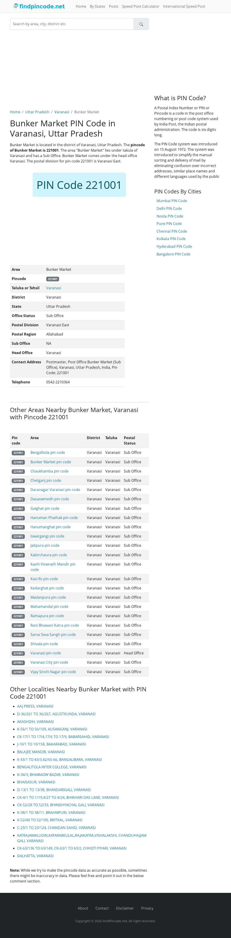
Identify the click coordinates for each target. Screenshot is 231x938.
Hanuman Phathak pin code (54, 517)
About (83, 908)
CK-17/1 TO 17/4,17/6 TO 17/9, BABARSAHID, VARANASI (63, 736)
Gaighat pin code (44, 508)
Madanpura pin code (48, 597)
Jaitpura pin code (44, 545)
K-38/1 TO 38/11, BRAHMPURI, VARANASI (51, 812)
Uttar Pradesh (37, 111)
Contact (102, 908)
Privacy (147, 908)
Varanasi (61, 111)
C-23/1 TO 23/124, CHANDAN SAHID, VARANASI (56, 827)
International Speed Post (184, 6)
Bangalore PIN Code (173, 254)
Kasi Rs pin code (44, 578)
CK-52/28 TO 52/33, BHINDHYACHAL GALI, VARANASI (60, 804)
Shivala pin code (44, 643)
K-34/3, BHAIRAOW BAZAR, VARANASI (48, 774)
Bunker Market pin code (50, 461)
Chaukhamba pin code (49, 471)
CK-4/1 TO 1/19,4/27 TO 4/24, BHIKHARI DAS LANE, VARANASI (68, 797)
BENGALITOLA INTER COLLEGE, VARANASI (51, 766)
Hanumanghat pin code (50, 526)
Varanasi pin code (45, 653)
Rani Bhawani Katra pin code (54, 625)
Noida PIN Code (170, 216)
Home (81, 6)
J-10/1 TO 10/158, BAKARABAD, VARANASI (51, 744)
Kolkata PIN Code (171, 238)
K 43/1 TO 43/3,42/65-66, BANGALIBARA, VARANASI (59, 759)
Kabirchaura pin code (48, 554)
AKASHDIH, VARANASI (35, 721)
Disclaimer (125, 908)
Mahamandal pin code (49, 606)
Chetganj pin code (45, 480)
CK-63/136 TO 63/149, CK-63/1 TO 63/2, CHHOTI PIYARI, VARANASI (72, 848)
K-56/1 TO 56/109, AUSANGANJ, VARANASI (52, 729)
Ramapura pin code (47, 615)
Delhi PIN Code (169, 208)
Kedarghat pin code (47, 588)
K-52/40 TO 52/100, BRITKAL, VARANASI (49, 820)
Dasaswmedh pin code (49, 498)
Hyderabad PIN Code (174, 246)
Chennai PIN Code (172, 231)
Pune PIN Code (169, 223)
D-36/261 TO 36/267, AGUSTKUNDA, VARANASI (56, 713)
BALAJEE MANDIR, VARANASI (41, 751)
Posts (113, 6)
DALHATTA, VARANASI (35, 855)
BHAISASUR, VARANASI (36, 782)
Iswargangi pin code (47, 536)
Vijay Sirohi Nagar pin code (53, 671)
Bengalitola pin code (47, 452)
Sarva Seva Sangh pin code (53, 634)
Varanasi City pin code (49, 662)
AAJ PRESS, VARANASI (35, 706)
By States (97, 6)
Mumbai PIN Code (172, 200)
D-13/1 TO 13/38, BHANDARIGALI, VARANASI (54, 789)
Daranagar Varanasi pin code (55, 489)
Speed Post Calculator (140, 6)
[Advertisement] (79, 66)
